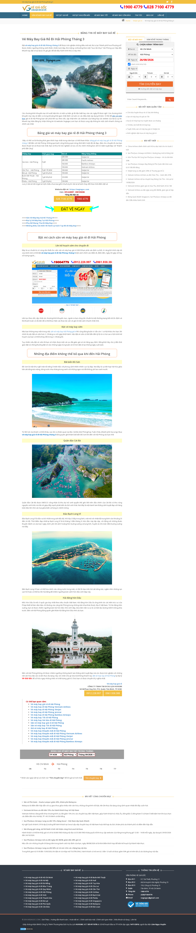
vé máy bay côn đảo (121, 15)
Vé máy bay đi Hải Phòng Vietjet (46, 709)
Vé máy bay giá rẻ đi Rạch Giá (87, 895)
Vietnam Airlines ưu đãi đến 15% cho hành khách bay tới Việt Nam (51, 810)
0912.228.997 (93, 693)
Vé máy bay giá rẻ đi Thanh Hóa (38, 898)
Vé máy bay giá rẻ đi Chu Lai (87, 886)
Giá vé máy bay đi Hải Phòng (44, 728)
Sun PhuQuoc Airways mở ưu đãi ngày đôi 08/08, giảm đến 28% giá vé (52, 840)
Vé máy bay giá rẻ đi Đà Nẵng (37, 883)
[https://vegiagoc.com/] (72, 209)
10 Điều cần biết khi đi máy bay (138, 125)
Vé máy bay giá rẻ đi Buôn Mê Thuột (90, 877)
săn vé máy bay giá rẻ (42, 15)
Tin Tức (138, 15)
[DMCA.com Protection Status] (26, 929)
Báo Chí (149, 15)
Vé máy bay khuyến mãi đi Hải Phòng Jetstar (52, 739)
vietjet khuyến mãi (81, 15)
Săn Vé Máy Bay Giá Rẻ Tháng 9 (39, 217)
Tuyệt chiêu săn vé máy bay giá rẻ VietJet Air (143, 129)
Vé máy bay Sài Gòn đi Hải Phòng (46, 720)
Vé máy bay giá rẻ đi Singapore (88, 901)
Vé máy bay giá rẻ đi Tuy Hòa (87, 883)
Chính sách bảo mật (87, 919)
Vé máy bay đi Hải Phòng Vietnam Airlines (51, 707)
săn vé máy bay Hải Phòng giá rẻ (63, 331)
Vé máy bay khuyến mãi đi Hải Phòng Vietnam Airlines (56, 733)
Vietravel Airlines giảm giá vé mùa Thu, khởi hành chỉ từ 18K (149, 186)
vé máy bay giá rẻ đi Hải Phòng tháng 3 (42, 45)
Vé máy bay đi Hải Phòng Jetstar (46, 712)
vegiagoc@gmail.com (150, 898)
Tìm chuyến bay (92, 778)
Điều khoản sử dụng (121, 919)
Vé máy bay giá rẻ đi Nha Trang (38, 886)
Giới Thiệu (45, 919)
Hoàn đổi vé (74, 919)
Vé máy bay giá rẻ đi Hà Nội (36, 880)
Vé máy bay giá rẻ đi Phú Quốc (38, 904)
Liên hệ (161, 15)
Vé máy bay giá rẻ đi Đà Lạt (36, 901)
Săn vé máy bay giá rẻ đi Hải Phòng (47, 723)
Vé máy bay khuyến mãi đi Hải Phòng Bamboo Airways (56, 741)
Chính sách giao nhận (105, 919)
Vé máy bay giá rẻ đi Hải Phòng (45, 704)
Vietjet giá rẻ (137, 21)
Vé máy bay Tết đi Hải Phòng (44, 717)
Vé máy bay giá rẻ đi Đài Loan (87, 907)
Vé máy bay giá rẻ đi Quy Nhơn (38, 889)
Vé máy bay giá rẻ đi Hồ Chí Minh (39, 877)
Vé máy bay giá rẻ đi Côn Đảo (37, 907)
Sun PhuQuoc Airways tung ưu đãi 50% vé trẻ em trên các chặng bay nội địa (55, 848)
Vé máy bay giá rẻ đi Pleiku (86, 898)
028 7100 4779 (160, 7)
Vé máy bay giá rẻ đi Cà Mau (87, 892)
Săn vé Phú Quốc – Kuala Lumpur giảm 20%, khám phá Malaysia (49, 802)
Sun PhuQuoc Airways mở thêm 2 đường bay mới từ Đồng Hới (150, 153)
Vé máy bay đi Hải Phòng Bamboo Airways (51, 715)
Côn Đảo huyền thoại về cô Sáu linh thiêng (143, 112)
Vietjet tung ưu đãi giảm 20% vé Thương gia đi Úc (145, 171)
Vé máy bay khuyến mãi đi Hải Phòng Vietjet (52, 736)
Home (24, 15)
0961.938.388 (112, 693)
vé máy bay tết (101, 15)
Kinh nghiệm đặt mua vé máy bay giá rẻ (142, 133)
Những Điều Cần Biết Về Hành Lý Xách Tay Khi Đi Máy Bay (51, 225)
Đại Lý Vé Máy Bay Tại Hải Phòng (40, 220)
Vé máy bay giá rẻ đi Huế (85, 880)
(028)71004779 (146, 895)
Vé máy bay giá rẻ (114, 684)
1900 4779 (133, 7)
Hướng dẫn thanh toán (59, 919)
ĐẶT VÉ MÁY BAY (135, 39)
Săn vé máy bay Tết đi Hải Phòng (46, 725)
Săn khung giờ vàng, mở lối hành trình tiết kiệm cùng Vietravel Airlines (53, 829)
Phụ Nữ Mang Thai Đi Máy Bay (39, 223)
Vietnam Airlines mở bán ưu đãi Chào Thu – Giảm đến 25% (149, 175)
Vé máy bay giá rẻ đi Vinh (35, 895)
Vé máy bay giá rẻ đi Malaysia (87, 904)
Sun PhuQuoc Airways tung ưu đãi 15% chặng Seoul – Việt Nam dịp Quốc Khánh (56, 821)
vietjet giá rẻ (62, 15)
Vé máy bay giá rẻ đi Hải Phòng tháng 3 (53, 39)
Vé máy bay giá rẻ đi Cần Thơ (87, 889)
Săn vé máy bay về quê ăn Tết (138, 117)
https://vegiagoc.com (79, 189)
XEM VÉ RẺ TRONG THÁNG (158, 39)
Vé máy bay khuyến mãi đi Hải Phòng (48, 731)
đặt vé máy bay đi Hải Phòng (103, 676)
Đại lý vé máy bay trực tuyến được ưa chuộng (144, 121)
